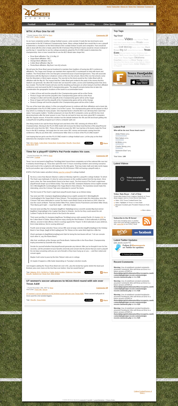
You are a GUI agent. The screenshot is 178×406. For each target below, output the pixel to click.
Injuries (128, 53)
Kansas (133, 53)
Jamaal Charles (128, 64)
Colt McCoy (45, 272)
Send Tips (132, 6)
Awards (141, 50)
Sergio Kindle (118, 58)
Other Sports (109, 24)
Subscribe (116, 6)
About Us (124, 6)
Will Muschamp (133, 44)
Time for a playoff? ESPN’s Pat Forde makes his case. (58, 151)
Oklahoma (68, 272)
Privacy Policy (110, 400)
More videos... (147, 210)
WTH (36, 144)
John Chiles (141, 47)
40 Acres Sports (36, 14)
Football (31, 24)
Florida (52, 272)
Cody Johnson (138, 39)
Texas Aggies (41, 300)
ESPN (141, 44)
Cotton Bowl (43, 143)
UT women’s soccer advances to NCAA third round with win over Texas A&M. (55, 294)
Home (109, 6)
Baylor (134, 47)
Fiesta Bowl (52, 143)
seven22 (83, 400)
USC (102, 217)
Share (105, 143)
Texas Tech (46, 274)
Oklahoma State (142, 53)
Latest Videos (121, 163)
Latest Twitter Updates (125, 240)
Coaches (118, 60)
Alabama (33, 272)
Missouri (122, 53)
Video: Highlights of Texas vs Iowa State (128, 202)
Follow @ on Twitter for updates (134, 246)
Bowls (37, 37)
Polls (115, 42)
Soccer (45, 289)
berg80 (90, 400)
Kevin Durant (139, 55)
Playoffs (69, 143)
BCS (32, 143)
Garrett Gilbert (128, 55)
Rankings (121, 39)
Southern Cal (37, 274)
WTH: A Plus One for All (40, 31)
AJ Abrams (124, 44)
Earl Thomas (118, 64)
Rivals (139, 42)
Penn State (77, 272)
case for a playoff (64, 172)
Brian (50, 155)
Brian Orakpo (131, 42)
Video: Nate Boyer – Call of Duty (127, 194)
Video (128, 39)
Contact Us (149, 6)
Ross (50, 35)
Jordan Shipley (140, 64)
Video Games (122, 42)
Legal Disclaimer (99, 400)
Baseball (70, 24)
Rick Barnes (125, 62)
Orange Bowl (61, 143)
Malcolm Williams (144, 62)
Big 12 (123, 49)
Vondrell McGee (132, 50)
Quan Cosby (134, 62)
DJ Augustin (118, 66)
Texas (146, 40)
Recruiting (90, 24)
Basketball (51, 24)
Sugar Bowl (30, 144)
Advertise (140, 6)
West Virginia (55, 274)
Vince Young (136, 60)
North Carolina (60, 272)
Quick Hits (38, 289)
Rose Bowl (76, 143)
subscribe (120, 224)
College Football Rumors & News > (143, 392)
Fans (115, 39)
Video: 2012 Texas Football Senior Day (128, 200)
